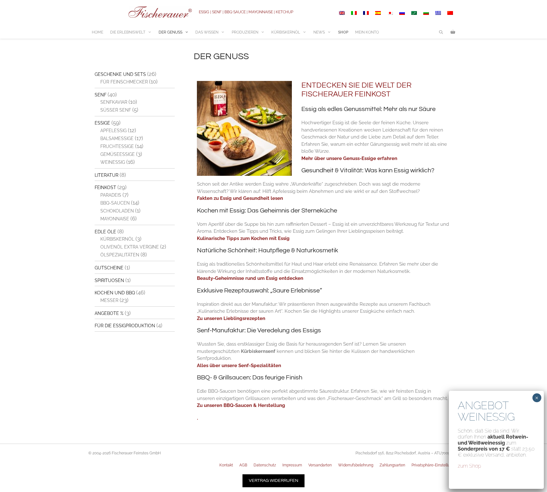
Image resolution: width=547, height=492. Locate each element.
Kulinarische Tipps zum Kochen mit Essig (243, 238)
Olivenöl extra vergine (129, 246)
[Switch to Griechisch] (438, 13)
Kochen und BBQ (115, 292)
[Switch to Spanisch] (378, 13)
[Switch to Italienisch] (354, 13)
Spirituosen (109, 280)
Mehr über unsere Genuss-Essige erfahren (349, 158)
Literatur (106, 175)
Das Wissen (206, 32)
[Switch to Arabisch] (414, 13)
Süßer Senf (115, 110)
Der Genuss (170, 32)
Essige (102, 123)
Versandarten (320, 465)
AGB (243, 465)
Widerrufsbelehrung (355, 465)
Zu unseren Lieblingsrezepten (231, 318)
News (319, 32)
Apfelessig (113, 130)
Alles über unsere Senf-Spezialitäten (239, 365)
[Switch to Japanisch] (390, 13)
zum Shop (469, 466)
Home (97, 32)
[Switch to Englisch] (342, 13)
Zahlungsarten (392, 465)
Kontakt (226, 465)
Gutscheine (109, 267)
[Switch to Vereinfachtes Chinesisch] (450, 13)
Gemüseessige (117, 154)
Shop (343, 32)
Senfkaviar (113, 102)
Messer (109, 300)
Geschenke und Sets (120, 74)
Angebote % (109, 313)
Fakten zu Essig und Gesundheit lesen (240, 198)
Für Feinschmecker (124, 81)
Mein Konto (367, 32)
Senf (100, 94)
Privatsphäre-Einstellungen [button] (435, 465)
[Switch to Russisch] (402, 13)
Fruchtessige (117, 146)
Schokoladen (117, 210)
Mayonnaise (114, 218)
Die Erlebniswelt (127, 32)
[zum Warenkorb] (453, 32)
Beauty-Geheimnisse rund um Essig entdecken (250, 278)
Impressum (292, 465)
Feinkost (105, 187)
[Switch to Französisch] (366, 13)
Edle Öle (105, 231)
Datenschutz (265, 465)
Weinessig (112, 162)
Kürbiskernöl (285, 32)
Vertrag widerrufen (273, 480)
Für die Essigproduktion (125, 325)
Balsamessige (117, 138)
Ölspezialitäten (119, 254)
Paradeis (110, 195)
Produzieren (245, 32)
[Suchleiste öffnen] (441, 32)
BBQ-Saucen (115, 203)
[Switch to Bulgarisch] (426, 13)
